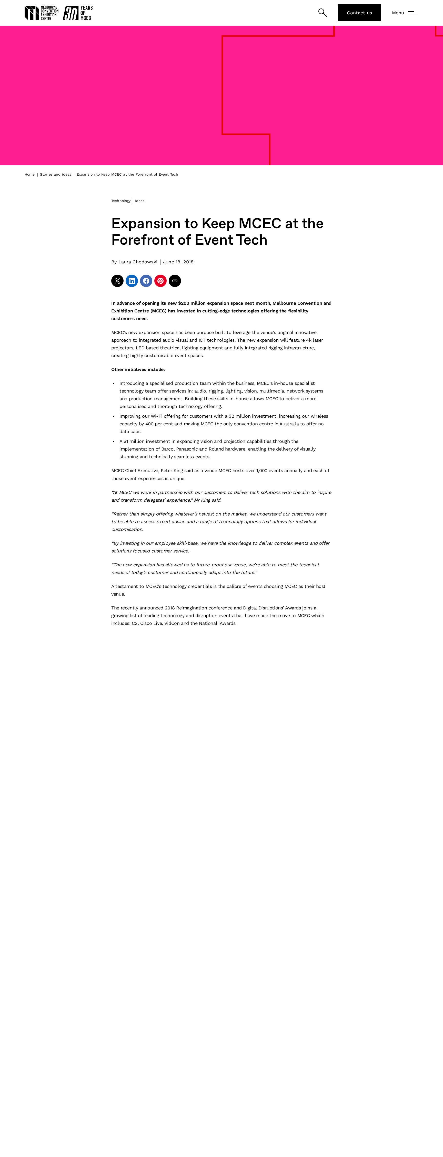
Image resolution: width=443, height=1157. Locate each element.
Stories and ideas (56, 174)
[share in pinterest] (160, 281)
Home (30, 174)
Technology (121, 201)
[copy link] (175, 281)
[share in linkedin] (132, 281)
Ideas (140, 201)
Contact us (359, 12)
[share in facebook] (146, 281)
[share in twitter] (117, 281)
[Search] (322, 12)
